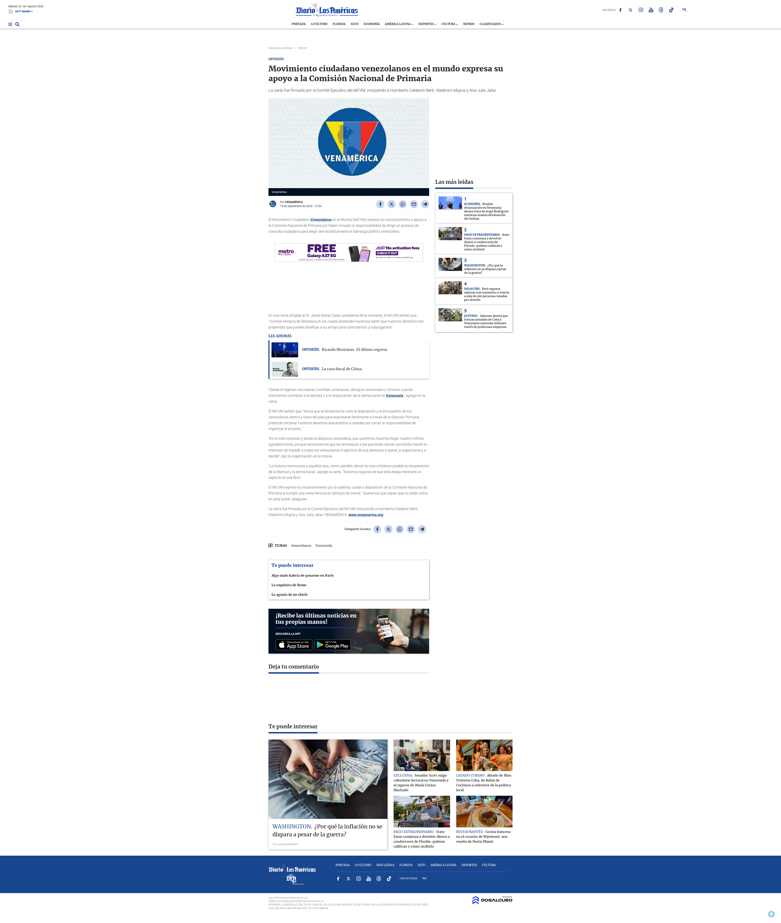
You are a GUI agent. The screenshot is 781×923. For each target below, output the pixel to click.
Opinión (303, 48)
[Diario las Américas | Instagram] (640, 9)
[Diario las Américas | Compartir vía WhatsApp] (403, 204)
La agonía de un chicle (290, 594)
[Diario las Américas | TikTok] (671, 9)
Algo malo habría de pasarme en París (303, 575)
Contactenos (408, 878)
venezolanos (301, 545)
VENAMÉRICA (294, 202)
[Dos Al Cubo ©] (492, 903)
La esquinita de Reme (289, 585)
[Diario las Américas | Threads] (661, 9)
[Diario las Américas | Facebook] (620, 10)
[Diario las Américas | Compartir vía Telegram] (425, 204)
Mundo (468, 24)
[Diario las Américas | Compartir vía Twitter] (391, 204)
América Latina (398, 24)
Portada (299, 24)
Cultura (449, 24)
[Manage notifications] (771, 914)
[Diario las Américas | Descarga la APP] (295, 645)
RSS (424, 878)
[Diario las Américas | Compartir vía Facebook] (380, 204)
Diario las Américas (280, 48)
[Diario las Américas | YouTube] (650, 9)
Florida (339, 24)
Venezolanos (321, 219)
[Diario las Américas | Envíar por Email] (414, 204)
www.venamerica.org (365, 515)
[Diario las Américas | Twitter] (630, 10)
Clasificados (491, 24)
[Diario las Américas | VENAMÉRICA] (272, 207)
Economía (372, 24)
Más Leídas (385, 865)
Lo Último (319, 24)
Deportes (426, 24)
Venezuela (394, 395)
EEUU (355, 24)
